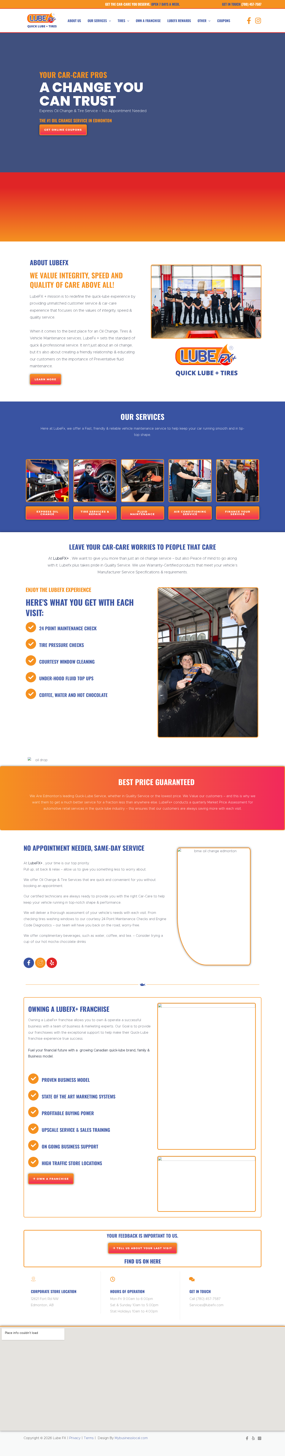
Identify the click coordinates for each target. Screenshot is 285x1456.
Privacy (74, 1438)
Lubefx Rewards (179, 20)
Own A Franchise (148, 20)
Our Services (97, 20)
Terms (89, 1438)
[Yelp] (253, 1438)
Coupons (223, 20)
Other (202, 20)
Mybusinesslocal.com (131, 1438)
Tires (121, 20)
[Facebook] (249, 20)
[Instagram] (258, 20)
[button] (109, 20)
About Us (74, 20)
